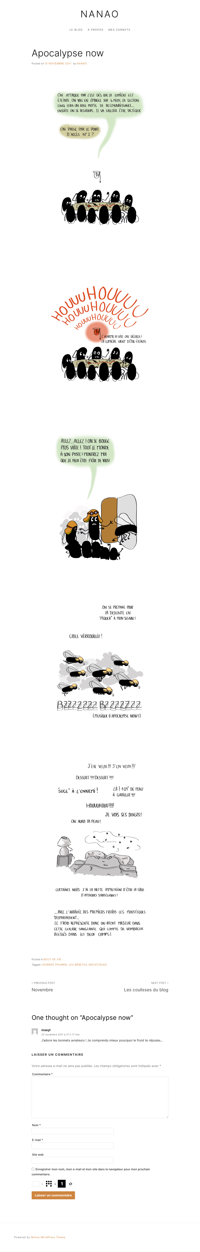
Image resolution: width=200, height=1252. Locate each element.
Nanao (100, 14)
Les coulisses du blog (146, 986)
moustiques (98, 964)
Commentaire (42, 1074)
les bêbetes (78, 964)
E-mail (37, 1140)
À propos (96, 29)
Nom (36, 1125)
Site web (38, 1154)
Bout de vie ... (54, 959)
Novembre (43, 986)
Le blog (76, 29)
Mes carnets (119, 29)
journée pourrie (54, 964)
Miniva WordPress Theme (48, 1237)
